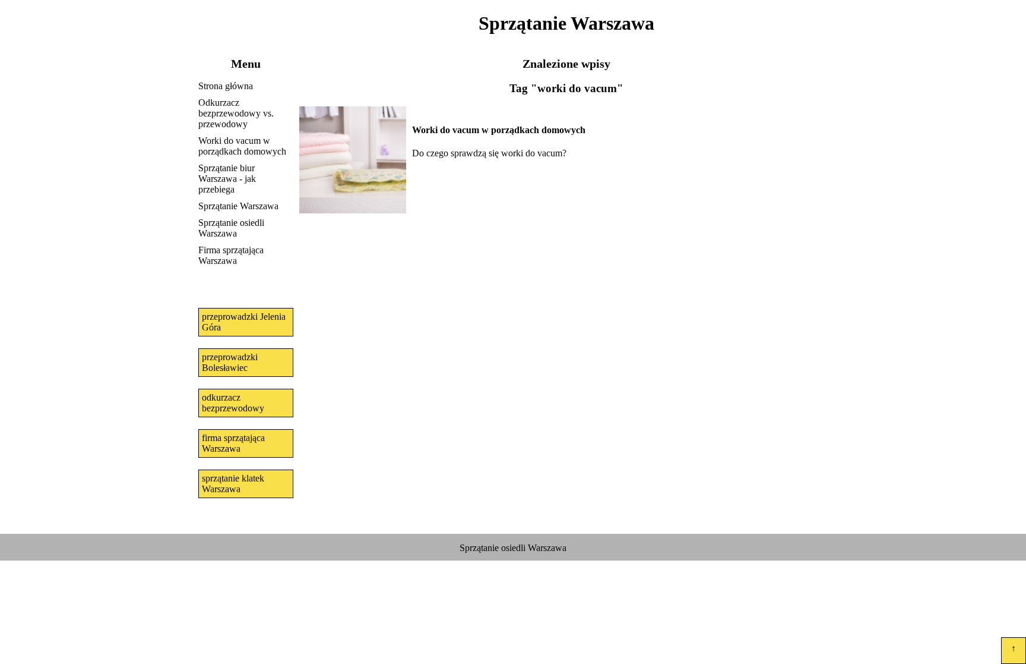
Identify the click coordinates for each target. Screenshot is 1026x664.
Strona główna (225, 86)
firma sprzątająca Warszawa (233, 443)
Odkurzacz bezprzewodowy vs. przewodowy (236, 113)
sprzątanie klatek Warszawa (233, 483)
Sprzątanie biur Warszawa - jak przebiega (227, 178)
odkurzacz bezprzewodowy (233, 402)
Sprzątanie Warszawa (238, 206)
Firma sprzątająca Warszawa (231, 255)
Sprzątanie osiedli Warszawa (231, 228)
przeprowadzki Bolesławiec (230, 362)
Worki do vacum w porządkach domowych (242, 146)
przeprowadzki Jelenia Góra (244, 321)
